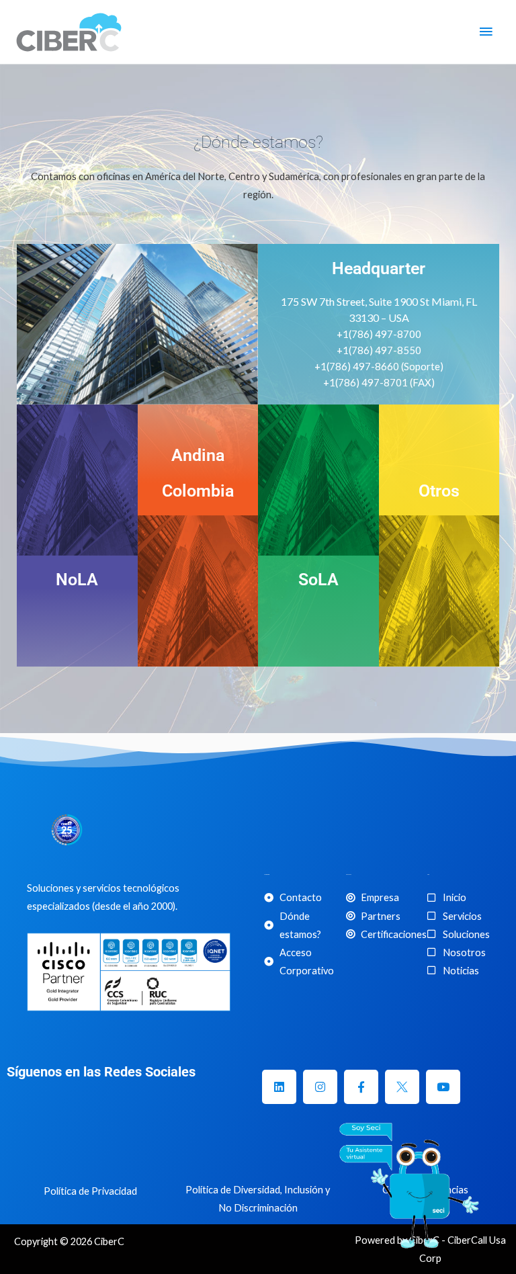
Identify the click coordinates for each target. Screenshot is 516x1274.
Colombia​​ (198, 491)
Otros (439, 491)
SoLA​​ (318, 579)
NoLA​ (77, 579)
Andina (197, 455)
